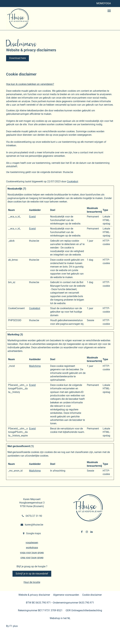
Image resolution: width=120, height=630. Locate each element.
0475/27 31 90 (33, 515)
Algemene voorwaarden (66, 594)
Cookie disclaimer (92, 594)
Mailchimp (35, 366)
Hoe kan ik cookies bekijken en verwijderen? (30, 84)
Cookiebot (72, 181)
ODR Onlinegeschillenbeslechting (84, 610)
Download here (17, 58)
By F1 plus (12, 626)
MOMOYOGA (103, 3)
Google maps (33, 533)
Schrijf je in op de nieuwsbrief (32, 573)
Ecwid (32, 216)
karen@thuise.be (33, 524)
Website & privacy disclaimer (34, 594)
